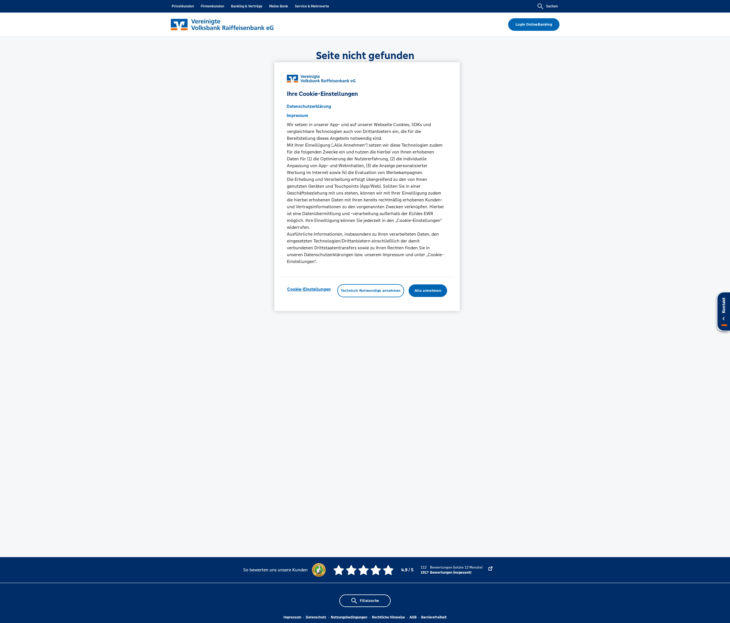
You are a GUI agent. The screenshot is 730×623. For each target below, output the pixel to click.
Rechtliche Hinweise (388, 617)
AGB (413, 617)
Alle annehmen (428, 290)
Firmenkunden (212, 6)
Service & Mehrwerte (312, 6)
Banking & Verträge (246, 6)
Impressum (292, 617)
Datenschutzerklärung (309, 106)
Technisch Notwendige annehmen (371, 290)
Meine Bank (278, 6)
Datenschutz (316, 617)
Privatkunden (183, 6)
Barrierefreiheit (434, 617)
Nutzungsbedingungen (349, 617)
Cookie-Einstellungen (309, 289)
